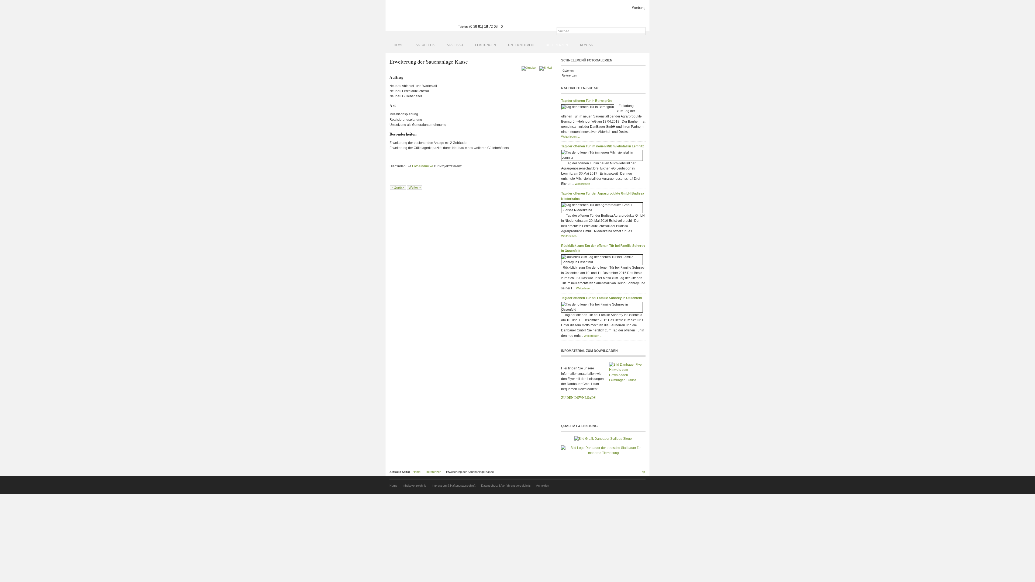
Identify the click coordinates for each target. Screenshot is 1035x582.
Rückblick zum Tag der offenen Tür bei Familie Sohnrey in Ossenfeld (603, 248)
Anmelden (542, 485)
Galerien (568, 70)
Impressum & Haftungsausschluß (454, 485)
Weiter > (415, 187)
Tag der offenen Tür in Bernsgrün (586, 101)
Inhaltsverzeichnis (414, 485)
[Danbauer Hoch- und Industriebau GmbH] (421, 15)
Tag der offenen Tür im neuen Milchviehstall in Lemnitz (602, 146)
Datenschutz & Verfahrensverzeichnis (506, 485)
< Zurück (398, 187)
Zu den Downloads (578, 397)
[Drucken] (530, 67)
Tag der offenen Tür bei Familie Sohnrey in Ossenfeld (601, 298)
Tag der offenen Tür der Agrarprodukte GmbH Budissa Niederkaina (602, 196)
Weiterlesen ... (570, 136)
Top (642, 471)
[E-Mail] (546, 67)
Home (416, 471)
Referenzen (569, 75)
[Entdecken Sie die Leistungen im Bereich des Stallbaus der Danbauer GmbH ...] (603, 438)
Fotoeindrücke (422, 166)
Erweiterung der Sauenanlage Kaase (428, 61)
